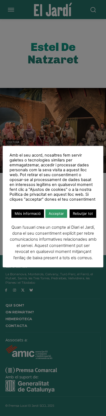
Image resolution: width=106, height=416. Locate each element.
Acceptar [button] (56, 213)
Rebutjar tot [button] (83, 213)
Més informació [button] (28, 213)
